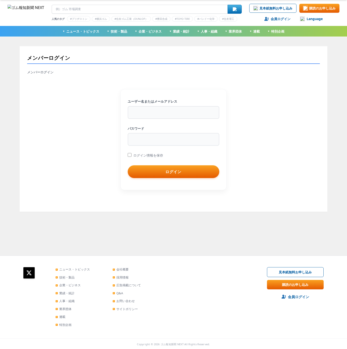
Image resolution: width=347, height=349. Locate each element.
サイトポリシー (125, 309)
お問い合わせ (124, 301)
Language (315, 19)
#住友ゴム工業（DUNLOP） (131, 19)
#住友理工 (228, 19)
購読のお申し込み (322, 8)
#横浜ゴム (101, 19)
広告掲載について (127, 285)
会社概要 (121, 269)
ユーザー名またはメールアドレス (152, 101)
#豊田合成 (161, 19)
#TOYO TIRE (182, 19)
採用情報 (121, 277)
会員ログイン (281, 19)
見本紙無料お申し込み (275, 8)
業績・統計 (179, 31)
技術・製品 (117, 31)
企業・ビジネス (148, 31)
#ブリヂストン (78, 19)
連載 (255, 31)
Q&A (118, 293)
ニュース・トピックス (81, 31)
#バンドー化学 (206, 19)
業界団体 (233, 31)
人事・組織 (207, 31)
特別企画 (275, 31)
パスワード (136, 128)
